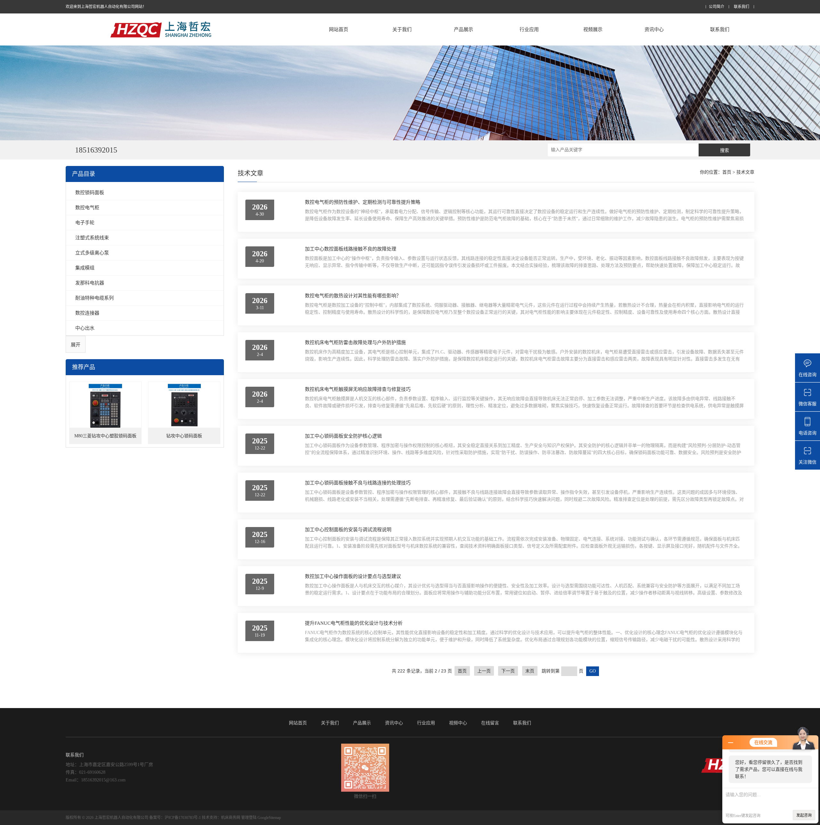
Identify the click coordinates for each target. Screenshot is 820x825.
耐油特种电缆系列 (94, 298)
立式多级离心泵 (92, 252)
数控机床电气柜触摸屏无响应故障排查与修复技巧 (358, 389)
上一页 (484, 670)
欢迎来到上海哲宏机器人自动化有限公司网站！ (106, 6)
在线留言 (490, 722)
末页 (529, 670)
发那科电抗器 (89, 282)
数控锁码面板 (89, 192)
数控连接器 (87, 313)
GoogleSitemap (269, 817)
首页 (726, 172)
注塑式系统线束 (92, 237)
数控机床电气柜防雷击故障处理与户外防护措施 (355, 342)
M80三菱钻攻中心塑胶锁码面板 (105, 435)
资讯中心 (654, 29)
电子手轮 (84, 222)
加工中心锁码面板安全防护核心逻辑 (343, 436)
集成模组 (84, 267)
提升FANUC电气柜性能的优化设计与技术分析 (354, 623)
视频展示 (593, 29)
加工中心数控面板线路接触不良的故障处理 (350, 249)
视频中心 (458, 722)
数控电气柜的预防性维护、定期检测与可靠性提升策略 (362, 202)
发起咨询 (804, 815)
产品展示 (463, 29)
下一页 (508, 670)
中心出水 (84, 328)
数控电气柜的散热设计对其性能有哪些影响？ (353, 295)
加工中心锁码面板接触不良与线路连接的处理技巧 (358, 482)
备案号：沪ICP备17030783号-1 (175, 817)
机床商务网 (230, 817)
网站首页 (338, 29)
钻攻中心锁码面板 (184, 435)
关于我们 (402, 29)
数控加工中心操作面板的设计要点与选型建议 (353, 576)
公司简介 (716, 7)
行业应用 (529, 29)
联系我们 (741, 7)
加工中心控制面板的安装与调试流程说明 (348, 529)
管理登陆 (249, 817)
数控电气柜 (87, 207)
